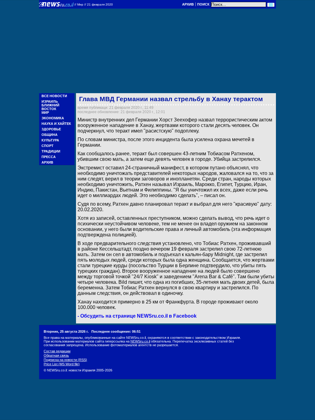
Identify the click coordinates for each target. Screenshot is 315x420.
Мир (45, 112)
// (93, 4)
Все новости (54, 96)
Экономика (53, 118)
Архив (188, 4)
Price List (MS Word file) (62, 364)
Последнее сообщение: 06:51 (116, 331)
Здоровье (51, 129)
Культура (50, 140)
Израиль (50, 101)
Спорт (48, 146)
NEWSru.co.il (140, 341)
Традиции (51, 151)
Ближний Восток (50, 107)
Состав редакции (57, 351)
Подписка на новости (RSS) (65, 360)
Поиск (203, 4)
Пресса (49, 157)
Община (50, 135)
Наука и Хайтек (56, 123)
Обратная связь (56, 355)
